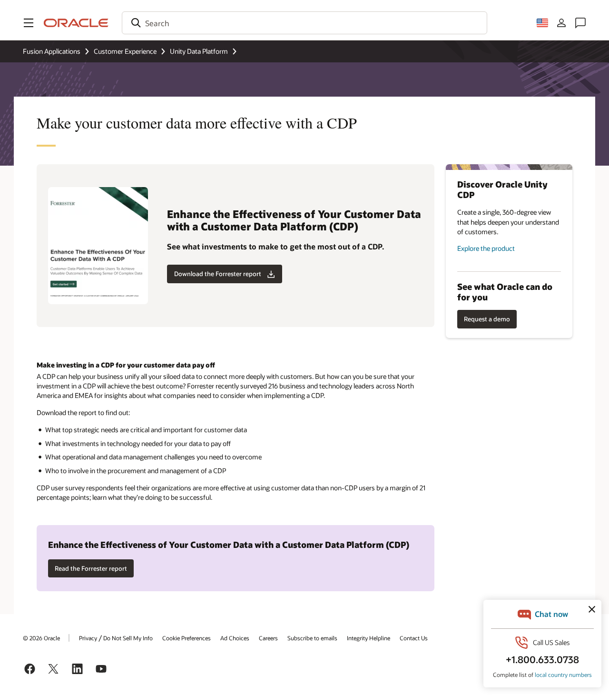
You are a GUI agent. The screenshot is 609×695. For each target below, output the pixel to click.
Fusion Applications (51, 51)
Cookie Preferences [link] (186, 638)
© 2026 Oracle (41, 638)
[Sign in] (561, 23)
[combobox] (304, 22)
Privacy (88, 638)
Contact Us (414, 638)
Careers (268, 638)
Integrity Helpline (368, 638)
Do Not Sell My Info (128, 638)
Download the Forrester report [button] (217, 274)
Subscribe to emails (312, 638)
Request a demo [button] (487, 319)
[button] (28, 23)
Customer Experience (125, 51)
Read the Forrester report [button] (91, 568)
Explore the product (486, 248)
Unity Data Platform (199, 51)
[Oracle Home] (76, 23)
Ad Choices (234, 638)
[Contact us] (580, 23)
